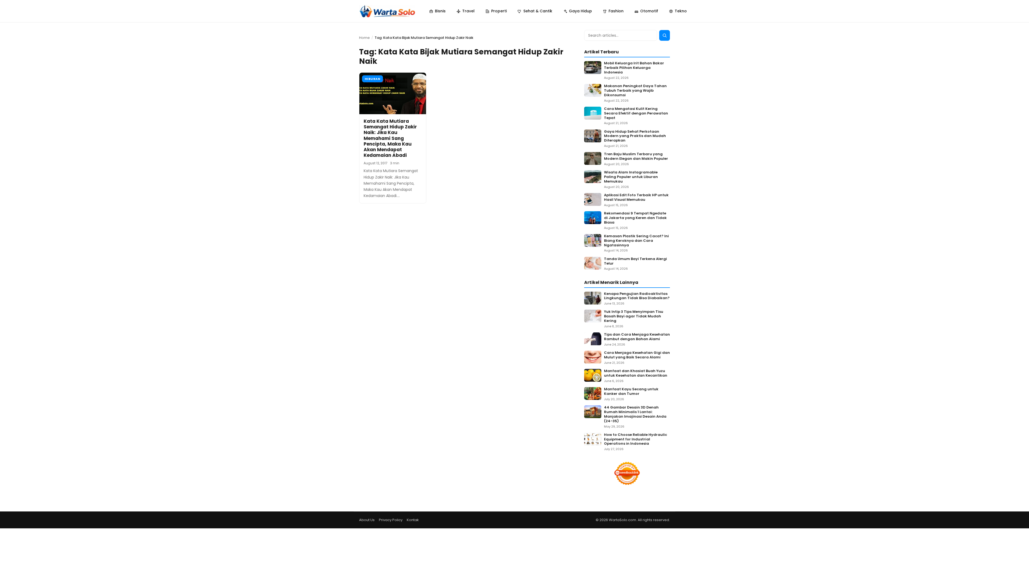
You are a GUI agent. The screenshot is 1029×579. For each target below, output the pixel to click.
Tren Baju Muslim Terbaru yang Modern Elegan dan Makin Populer (636, 156)
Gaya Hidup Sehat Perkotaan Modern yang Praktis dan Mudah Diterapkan (635, 136)
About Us (367, 519)
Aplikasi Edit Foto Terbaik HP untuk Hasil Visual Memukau (636, 197)
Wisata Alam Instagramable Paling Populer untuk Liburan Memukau (631, 177)
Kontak (413, 519)
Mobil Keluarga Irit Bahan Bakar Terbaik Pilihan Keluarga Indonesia (634, 68)
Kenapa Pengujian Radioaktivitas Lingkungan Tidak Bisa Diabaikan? (637, 296)
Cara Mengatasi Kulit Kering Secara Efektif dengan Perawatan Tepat (636, 113)
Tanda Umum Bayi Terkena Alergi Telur (635, 261)
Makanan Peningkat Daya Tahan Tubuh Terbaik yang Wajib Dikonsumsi (635, 91)
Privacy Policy (390, 519)
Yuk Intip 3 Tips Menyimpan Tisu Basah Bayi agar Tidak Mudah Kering (633, 316)
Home (364, 37)
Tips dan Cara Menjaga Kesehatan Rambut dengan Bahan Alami (637, 337)
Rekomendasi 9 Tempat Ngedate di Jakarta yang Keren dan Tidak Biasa (635, 218)
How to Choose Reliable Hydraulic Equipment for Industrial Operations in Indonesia (635, 439)
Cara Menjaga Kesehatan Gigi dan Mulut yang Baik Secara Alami (637, 355)
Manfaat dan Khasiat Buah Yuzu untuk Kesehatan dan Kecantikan (635, 373)
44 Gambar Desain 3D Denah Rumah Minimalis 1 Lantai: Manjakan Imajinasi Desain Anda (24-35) (635, 414)
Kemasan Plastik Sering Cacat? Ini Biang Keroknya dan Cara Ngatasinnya (636, 241)
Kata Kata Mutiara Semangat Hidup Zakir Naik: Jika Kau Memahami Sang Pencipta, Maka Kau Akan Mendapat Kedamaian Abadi (390, 138)
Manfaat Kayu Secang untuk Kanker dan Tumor (631, 391)
